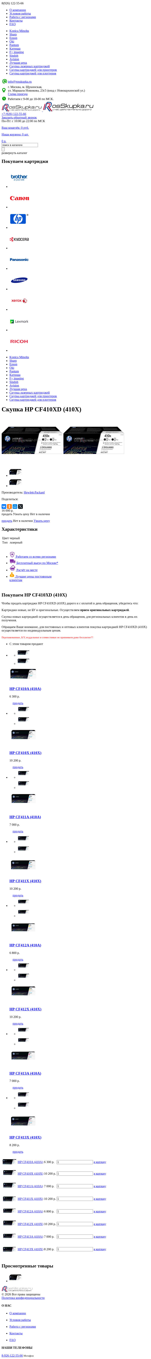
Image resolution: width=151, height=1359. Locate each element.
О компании (17, 10)
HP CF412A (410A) (30, 1211)
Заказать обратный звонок (19, 117)
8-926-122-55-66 (12, 1355)
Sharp (13, 34)
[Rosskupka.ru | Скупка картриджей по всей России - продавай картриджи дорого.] (22, 110)
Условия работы (20, 13)
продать (7, 520)
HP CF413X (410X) (30, 1249)
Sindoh (13, 55)
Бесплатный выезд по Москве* (37, 563)
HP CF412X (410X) (30, 1224)
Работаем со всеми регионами (35, 556)
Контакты (16, 20)
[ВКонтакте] (4, 506)
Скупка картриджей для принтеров (33, 69)
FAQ (12, 24)
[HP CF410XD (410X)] (15, 1281)
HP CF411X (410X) (30, 1198)
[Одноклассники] (9, 506)
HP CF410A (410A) (30, 1162)
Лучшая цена (18, 62)
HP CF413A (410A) (30, 1236)
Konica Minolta (19, 30)
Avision (14, 59)
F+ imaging (16, 52)
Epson (13, 38)
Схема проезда (18, 94)
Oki (11, 41)
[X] (20, 506)
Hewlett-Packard (34, 492)
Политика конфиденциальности (23, 1298)
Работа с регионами (22, 17)
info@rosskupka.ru (20, 81)
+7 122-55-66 (14, 114)
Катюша (14, 48)
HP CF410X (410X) (30, 1173)
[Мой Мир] (15, 506)
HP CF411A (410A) (30, 1186)
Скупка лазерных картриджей (29, 66)
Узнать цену (42, 520)
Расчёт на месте (27, 570)
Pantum (14, 45)
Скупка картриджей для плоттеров (32, 73)
